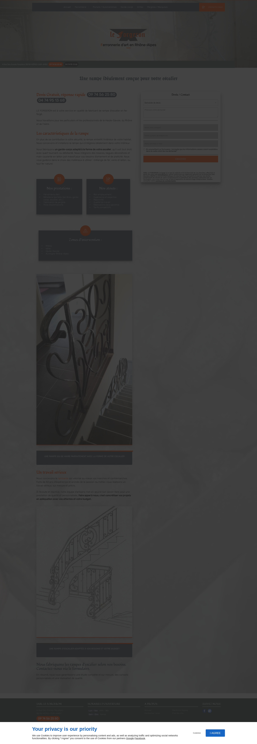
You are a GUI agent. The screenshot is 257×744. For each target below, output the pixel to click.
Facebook (140, 738)
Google (130, 738)
